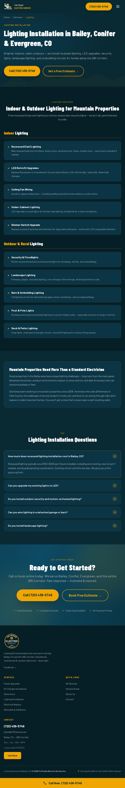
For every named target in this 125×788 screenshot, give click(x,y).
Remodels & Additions (15, 709)
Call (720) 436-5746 (22, 71)
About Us (70, 694)
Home (7, 17)
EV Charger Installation (15, 688)
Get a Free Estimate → (63, 71)
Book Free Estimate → (85, 595)
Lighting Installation (14, 699)
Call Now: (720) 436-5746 (65, 783)
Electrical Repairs (12, 704)
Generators (9, 694)
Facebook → (10, 667)
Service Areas (72, 688)
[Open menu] (118, 6)
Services (18, 17)
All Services (71, 683)
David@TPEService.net (15, 732)
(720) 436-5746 (99, 6)
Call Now (12, 755)
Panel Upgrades (12, 683)
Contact (70, 699)
